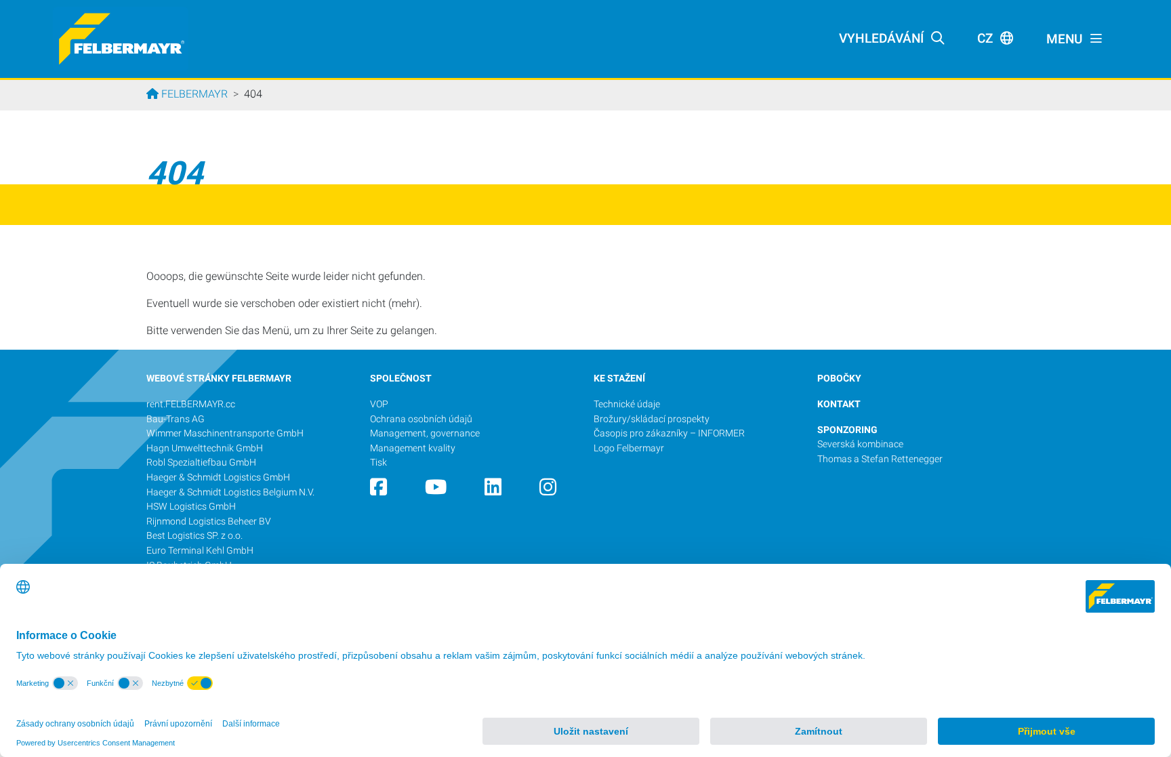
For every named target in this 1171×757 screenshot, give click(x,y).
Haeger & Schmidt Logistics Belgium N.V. (230, 492)
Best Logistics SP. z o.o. (194, 535)
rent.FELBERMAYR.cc (190, 404)
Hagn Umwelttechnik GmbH (204, 448)
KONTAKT (839, 404)
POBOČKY (839, 378)
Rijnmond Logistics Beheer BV (209, 521)
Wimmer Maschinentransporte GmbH (225, 433)
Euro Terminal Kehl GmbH (199, 550)
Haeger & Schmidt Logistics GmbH (218, 477)
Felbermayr (193, 93)
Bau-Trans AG (175, 419)
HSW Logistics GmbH (191, 506)
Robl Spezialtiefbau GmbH (201, 462)
